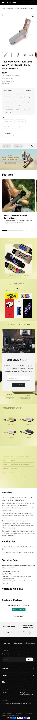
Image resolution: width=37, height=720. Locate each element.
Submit (30, 660)
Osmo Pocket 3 (11, 8)
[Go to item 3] (18, 55)
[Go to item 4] (25, 55)
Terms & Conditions (7, 713)
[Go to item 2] (11, 55)
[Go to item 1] (5, 55)
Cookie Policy (30, 713)
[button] (32, 230)
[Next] (33, 55)
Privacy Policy (19, 713)
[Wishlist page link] (34, 2)
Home (3, 8)
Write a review (18, 610)
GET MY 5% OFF (18, 384)
